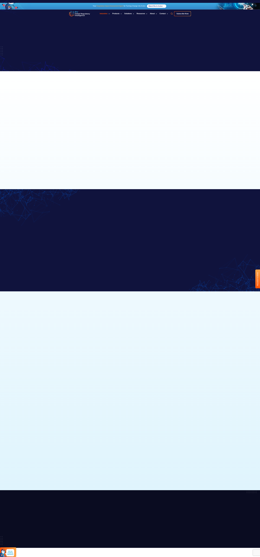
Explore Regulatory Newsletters (150, 331)
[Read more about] (79, 13)
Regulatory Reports (132, 520)
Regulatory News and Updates (155, 545)
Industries (103, 13)
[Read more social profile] (69, 537)
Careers (109, 526)
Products (115, 13)
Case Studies (154, 537)
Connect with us (130, 475)
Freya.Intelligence (113, 537)
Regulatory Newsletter (132, 526)
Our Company (111, 518)
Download (121, 401)
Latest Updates (112, 522)
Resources (141, 13)
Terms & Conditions (178, 541)
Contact (163, 13)
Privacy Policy (176, 538)
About (152, 13)
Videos (152, 526)
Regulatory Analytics (132, 532)
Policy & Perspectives (154, 551)
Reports (152, 541)
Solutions (128, 13)
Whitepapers (154, 522)
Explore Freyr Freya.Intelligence (88, 331)
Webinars (153, 529)
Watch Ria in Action (155, 6)
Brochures (153, 533)
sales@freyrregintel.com (182, 518)
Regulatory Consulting (132, 538)
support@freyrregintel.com (183, 529)
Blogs (152, 518)
